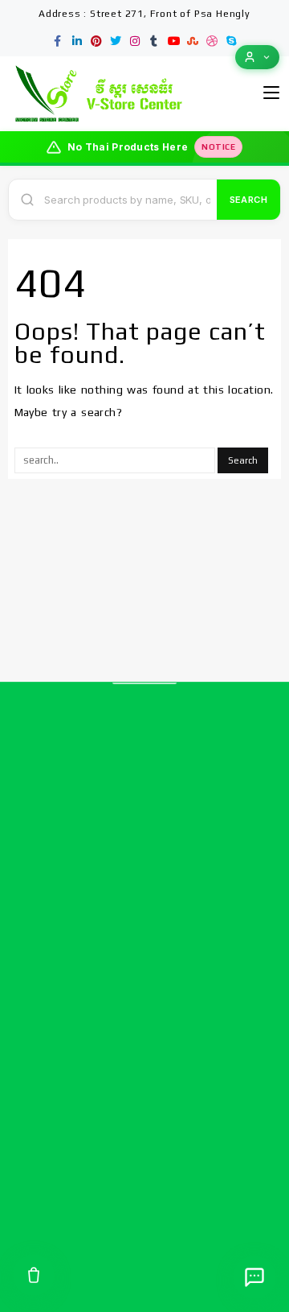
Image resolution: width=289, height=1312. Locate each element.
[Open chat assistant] (254, 1277)
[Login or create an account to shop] (257, 57)
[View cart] (34, 1275)
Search (248, 199)
